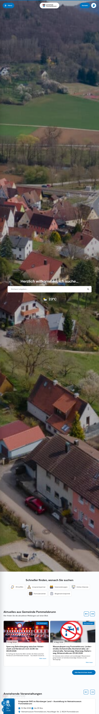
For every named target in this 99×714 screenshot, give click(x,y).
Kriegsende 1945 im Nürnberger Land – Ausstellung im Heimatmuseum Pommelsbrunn (49, 702)
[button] (86, 613)
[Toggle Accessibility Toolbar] (3, 703)
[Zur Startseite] (49, 5)
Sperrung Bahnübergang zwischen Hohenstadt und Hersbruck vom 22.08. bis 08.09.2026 (25, 648)
